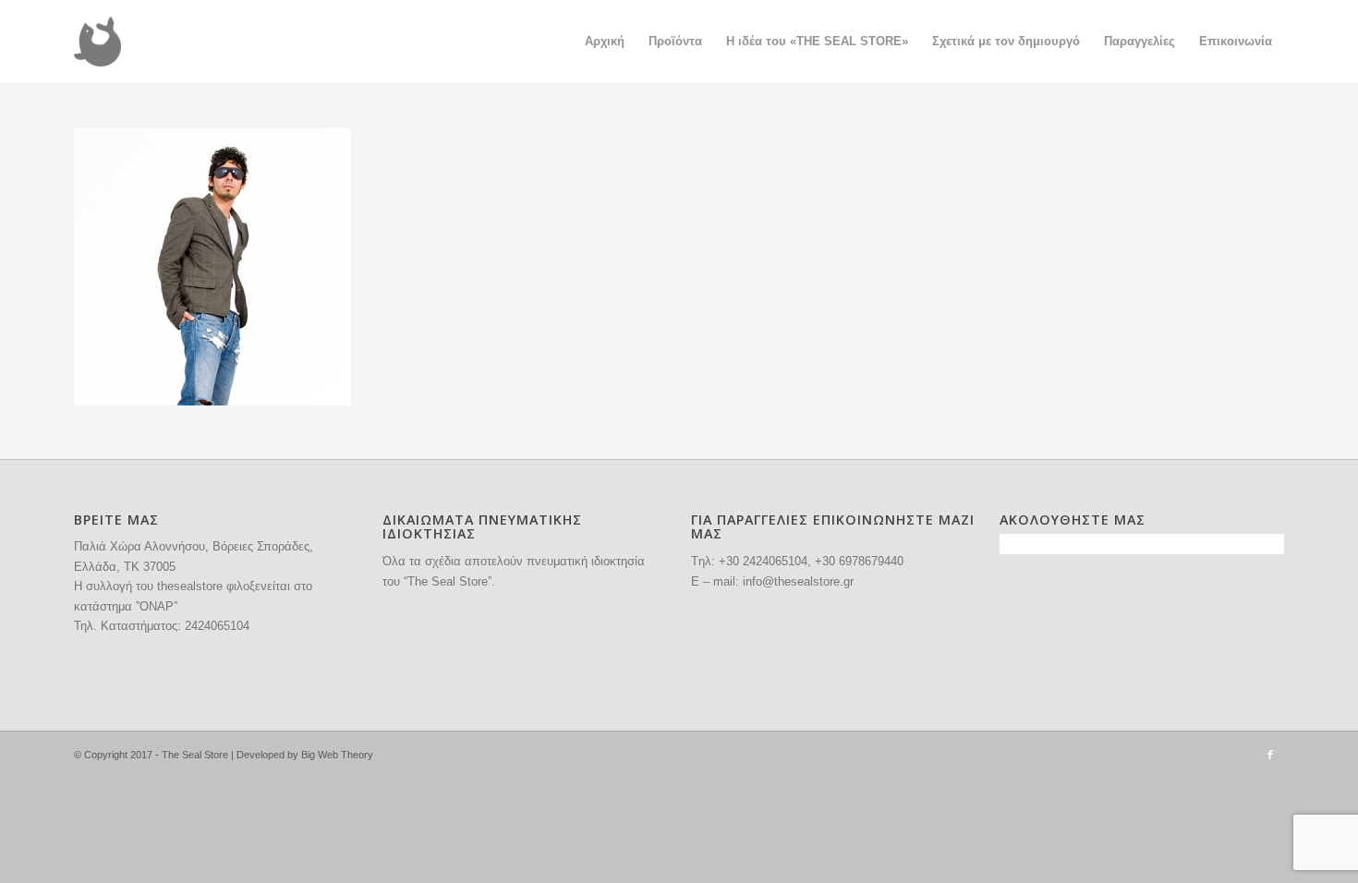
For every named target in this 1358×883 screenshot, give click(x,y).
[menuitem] (605, 41)
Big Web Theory (337, 754)
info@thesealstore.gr (798, 581)
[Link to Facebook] (1270, 754)
